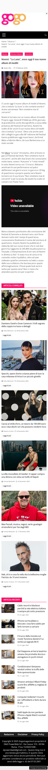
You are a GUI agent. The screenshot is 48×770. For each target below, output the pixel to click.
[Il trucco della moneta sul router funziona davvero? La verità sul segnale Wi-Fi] (8, 639)
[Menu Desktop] (3, 35)
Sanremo (28, 54)
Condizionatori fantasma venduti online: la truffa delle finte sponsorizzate (30, 669)
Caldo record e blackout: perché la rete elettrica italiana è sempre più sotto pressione (31, 608)
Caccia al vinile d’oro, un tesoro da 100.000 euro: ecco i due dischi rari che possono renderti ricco (23, 425)
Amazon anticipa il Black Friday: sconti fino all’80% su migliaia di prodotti (32, 684)
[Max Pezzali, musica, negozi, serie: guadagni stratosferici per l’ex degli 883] (24, 506)
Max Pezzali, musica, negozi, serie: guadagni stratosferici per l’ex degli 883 (21, 525)
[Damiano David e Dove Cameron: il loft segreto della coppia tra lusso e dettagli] (24, 305)
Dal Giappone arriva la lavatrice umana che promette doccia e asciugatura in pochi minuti (32, 654)
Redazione (9, 734)
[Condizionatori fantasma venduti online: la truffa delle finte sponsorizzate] (8, 669)
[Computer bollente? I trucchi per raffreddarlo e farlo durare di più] (8, 700)
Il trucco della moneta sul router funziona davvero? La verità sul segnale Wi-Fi (30, 639)
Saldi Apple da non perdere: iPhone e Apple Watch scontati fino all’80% (31, 715)
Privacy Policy (38, 734)
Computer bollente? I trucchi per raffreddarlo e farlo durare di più (31, 700)
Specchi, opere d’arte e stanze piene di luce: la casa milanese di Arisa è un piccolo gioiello (22, 375)
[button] (46, 35)
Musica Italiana (16, 54)
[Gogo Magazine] (13, 21)
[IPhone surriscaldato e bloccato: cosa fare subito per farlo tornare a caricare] (8, 623)
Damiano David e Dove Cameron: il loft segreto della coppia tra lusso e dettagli (23, 325)
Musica (4, 54)
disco (7, 153)
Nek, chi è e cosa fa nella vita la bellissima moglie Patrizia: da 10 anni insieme (23, 576)
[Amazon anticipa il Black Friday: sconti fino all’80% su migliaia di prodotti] (8, 684)
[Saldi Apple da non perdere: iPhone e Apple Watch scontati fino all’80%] (8, 715)
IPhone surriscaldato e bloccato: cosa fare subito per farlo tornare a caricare (31, 623)
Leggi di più (7, 335)
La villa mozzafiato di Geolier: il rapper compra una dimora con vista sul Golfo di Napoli (23, 475)
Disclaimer (23, 734)
